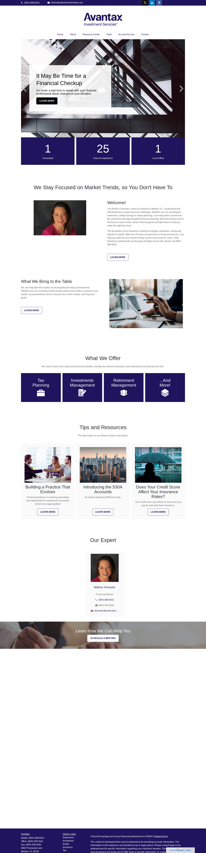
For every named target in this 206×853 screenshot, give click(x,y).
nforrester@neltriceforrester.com (67, 2)
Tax (64, 850)
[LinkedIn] (152, 3)
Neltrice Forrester (104, 587)
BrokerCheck (161, 836)
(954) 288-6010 (32, 3)
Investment (68, 841)
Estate (66, 844)
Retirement (68, 837)
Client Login (176, 3)
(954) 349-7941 (35, 841)
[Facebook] (159, 3)
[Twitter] (145, 3)
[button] (60, 34)
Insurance (68, 847)
